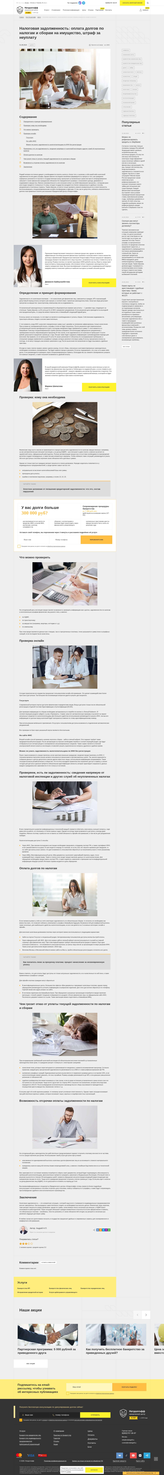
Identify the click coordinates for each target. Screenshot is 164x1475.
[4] (29, 1243)
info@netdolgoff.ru (128, 1440)
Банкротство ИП (23, 1288)
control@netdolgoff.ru (129, 1443)
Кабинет (145, 10)
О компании (56, 10)
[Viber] (106, 1229)
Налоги (138, 85)
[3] (26, 1243)
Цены (84, 10)
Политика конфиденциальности (55, 1461)
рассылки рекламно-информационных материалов (88, 1420)
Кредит (135, 76)
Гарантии (57, 1438)
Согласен (94, 1470)
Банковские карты (128, 54)
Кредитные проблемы (129, 80)
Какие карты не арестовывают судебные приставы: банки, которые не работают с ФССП (133, 291)
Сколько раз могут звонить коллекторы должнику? (131, 223)
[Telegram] (103, 1229)
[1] (20, 1243)
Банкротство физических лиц (60, 1288)
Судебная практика (128, 111)
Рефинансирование (129, 102)
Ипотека (139, 72)
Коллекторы (126, 76)
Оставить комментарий (48, 1262)
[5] (31, 1243)
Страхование (127, 106)
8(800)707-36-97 (111, 3)
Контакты (108, 10)
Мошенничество (128, 85)
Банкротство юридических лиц (92, 1288)
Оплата (91, 1435)
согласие (44, 1420)
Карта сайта (140, 1461)
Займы (131, 67)
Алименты (126, 50)
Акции (56, 1444)
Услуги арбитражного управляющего (63, 1292)
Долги (32, 45)
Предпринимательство (130, 93)
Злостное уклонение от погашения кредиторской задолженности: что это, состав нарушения (61, 490)
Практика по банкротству (62, 1435)
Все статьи (126, 346)
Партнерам (99, 10)
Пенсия (134, 89)
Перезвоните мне (96, 539)
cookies (68, 1471)
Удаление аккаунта (119, 1461)
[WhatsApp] (109, 1229)
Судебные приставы (129, 115)
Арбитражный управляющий (29, 1444)
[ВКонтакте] (97, 1229)
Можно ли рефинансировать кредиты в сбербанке (131, 139)
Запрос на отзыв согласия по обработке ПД (87, 1461)
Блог (90, 1447)
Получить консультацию (99, 283)
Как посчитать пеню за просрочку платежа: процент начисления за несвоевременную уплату (63, 963)
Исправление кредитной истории (30, 1292)
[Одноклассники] (100, 1229)
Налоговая (126, 89)
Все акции (31, 1363)
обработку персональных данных (56, 546)
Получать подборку (129, 1387)
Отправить (95, 1415)
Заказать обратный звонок (132, 3)
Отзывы (91, 10)
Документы (92, 1439)
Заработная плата (128, 72)
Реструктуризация (128, 98)
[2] (23, 1243)
